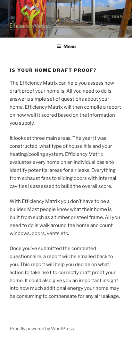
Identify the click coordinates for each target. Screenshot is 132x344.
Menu (69, 46)
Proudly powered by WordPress (42, 328)
